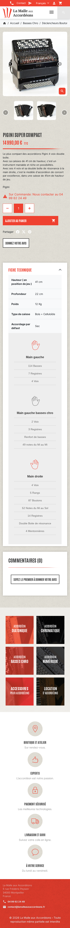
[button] (63, 12)
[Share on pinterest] (29, 232)
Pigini (6, 187)
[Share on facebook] (18, 232)
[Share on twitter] (24, 232)
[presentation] (5, 112)
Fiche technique (20, 269)
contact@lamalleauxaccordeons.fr (26, 906)
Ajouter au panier (30, 220)
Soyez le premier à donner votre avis (35, 579)
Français (41, 3)
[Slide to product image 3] (23, 110)
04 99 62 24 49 (16, 901)
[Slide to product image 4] (46, 110)
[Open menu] (51, 12)
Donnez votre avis (16, 243)
